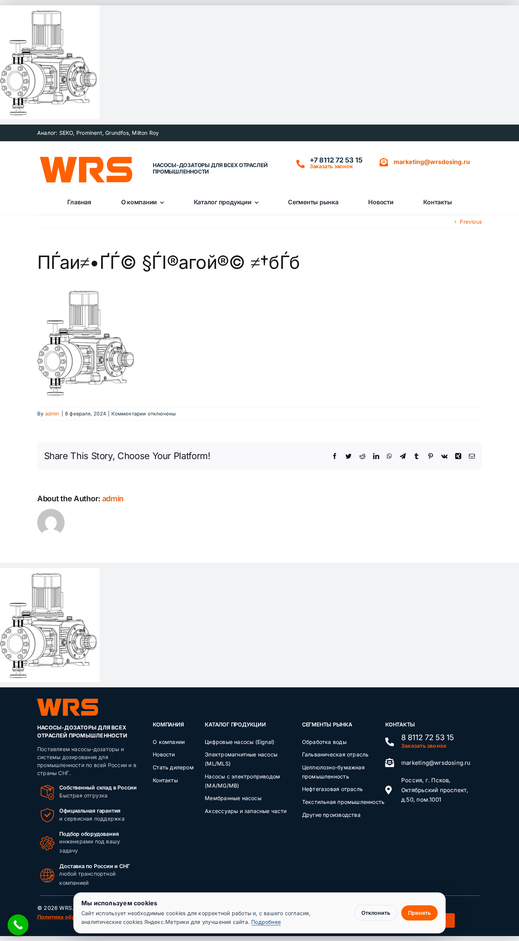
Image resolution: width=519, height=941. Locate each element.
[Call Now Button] (18, 924)
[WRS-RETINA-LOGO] (86, 159)
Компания (168, 724)
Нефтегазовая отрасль (332, 789)
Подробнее (266, 922)
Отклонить (375, 912)
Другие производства (331, 815)
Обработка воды (324, 742)
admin (52, 414)
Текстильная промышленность (343, 802)
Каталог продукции (235, 724)
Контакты (165, 780)
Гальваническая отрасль (335, 754)
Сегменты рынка (327, 724)
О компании (169, 742)
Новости (164, 754)
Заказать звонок (331, 166)
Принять (419, 912)
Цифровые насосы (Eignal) (239, 742)
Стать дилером (173, 767)
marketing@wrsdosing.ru (436, 762)
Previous (471, 221)
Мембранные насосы (233, 798)
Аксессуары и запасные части (245, 811)
